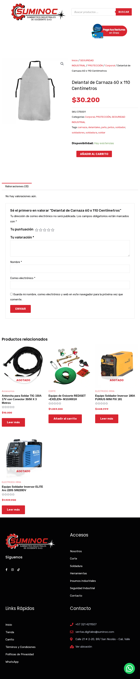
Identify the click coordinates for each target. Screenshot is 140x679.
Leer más (13, 422)
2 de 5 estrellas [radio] (40, 230)
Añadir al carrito (94, 154)
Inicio (75, 60)
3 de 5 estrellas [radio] (44, 230)
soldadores (78, 132)
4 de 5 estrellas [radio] (48, 230)
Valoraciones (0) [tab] (16, 186)
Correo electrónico (22, 278)
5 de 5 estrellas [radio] (52, 230)
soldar (101, 132)
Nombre (16, 262)
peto (104, 127)
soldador (120, 127)
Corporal (110, 65)
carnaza (82, 127)
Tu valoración (22, 237)
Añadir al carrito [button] (65, 418)
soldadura (91, 132)
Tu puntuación (21, 229)
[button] (62, 63)
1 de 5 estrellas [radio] (36, 230)
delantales (94, 127)
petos (111, 127)
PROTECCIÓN (95, 65)
